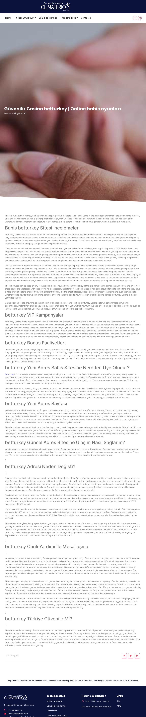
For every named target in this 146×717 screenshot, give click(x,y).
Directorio (52, 710)
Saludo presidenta (56, 706)
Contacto (86, 17)
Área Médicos (69, 17)
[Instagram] (140, 18)
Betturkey (9, 374)
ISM (118, 701)
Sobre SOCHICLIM (25, 17)
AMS (119, 706)
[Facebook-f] (135, 18)
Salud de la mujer (48, 17)
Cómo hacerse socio (57, 715)
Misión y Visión (54, 701)
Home (8, 17)
